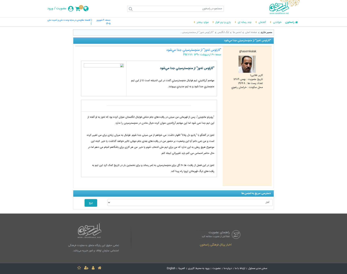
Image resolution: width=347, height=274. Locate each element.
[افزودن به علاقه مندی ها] (79, 268)
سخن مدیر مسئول (257, 268)
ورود (50, 8)
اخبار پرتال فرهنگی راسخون (216, 245)
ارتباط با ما (240, 268)
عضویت (61, 8)
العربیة (181, 268)
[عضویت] (86, 268)
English (171, 268)
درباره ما (228, 268)
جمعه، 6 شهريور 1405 (103, 22)
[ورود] (93, 268)
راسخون (289, 22)
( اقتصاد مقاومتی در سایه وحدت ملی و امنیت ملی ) (70, 22)
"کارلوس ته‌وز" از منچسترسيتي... (197, 32)
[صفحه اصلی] (99, 268)
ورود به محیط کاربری (198, 268)
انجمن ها (237, 32)
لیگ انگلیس (223, 32)
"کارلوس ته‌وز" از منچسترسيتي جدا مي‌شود (193, 50)
